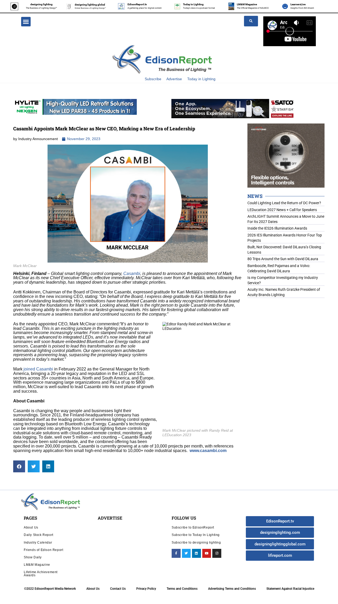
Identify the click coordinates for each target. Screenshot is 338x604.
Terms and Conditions (182, 589)
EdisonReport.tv (137, 4)
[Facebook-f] (176, 553)
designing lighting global (90, 4)
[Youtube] (206, 553)
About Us (31, 527)
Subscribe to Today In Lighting (196, 534)
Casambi (131, 273)
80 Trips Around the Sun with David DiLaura (282, 259)
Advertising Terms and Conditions (232, 589)
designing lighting (41, 4)
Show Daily (33, 557)
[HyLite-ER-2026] (75, 106)
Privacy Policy (146, 589)
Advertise (174, 79)
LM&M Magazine (247, 4)
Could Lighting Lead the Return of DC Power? (284, 203)
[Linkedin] (196, 553)
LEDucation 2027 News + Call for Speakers (282, 210)
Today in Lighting (193, 4)
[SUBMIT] (251, 21)
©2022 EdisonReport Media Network (50, 589)
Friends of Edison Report (43, 549)
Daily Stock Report (38, 534)
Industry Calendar (38, 542)
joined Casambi (38, 369)
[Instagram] (216, 553)
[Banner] (233, 108)
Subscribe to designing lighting (196, 542)
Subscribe (153, 79)
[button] (26, 21)
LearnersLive (298, 4)
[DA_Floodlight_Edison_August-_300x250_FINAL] (286, 155)
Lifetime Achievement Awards (41, 573)
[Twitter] (186, 553)
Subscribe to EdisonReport (193, 527)
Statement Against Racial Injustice (290, 589)
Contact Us (118, 589)
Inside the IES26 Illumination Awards (277, 228)
